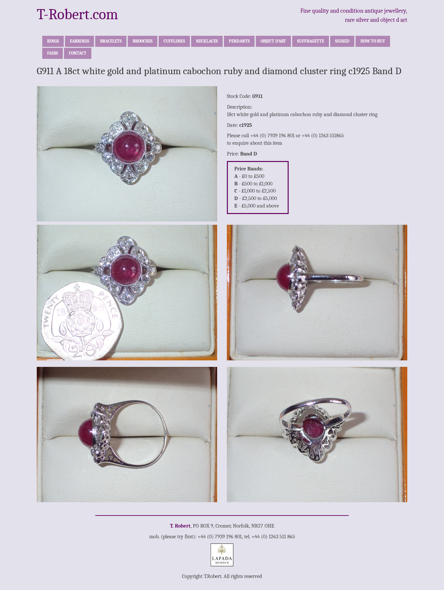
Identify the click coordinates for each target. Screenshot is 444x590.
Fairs (52, 53)
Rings (53, 41)
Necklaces (207, 41)
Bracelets (111, 41)
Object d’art (273, 41)
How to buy (372, 41)
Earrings (79, 41)
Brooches (142, 41)
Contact (77, 53)
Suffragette (310, 41)
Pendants (239, 41)
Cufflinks (174, 41)
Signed (342, 41)
